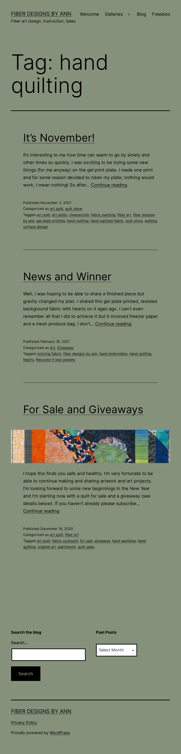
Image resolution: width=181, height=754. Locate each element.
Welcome (89, 14)
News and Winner (67, 276)
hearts (28, 359)
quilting (151, 221)
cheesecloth (79, 215)
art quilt (56, 208)
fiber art (124, 215)
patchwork (67, 547)
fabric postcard (65, 541)
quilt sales (86, 547)
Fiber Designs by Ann (41, 14)
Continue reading (109, 185)
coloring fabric (49, 353)
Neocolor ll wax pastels (55, 359)
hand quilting (78, 221)
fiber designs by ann (80, 353)
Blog (141, 14)
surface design (35, 226)
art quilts (59, 215)
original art (47, 547)
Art (52, 347)
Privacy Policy (24, 722)
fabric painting (103, 215)
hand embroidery (113, 353)
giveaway (102, 541)
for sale (86, 541)
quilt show (73, 208)
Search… (19, 642)
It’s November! (59, 137)
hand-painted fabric (107, 221)
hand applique (124, 541)
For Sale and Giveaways (83, 409)
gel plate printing (50, 221)
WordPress (60, 732)
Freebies (161, 14)
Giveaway (65, 347)
